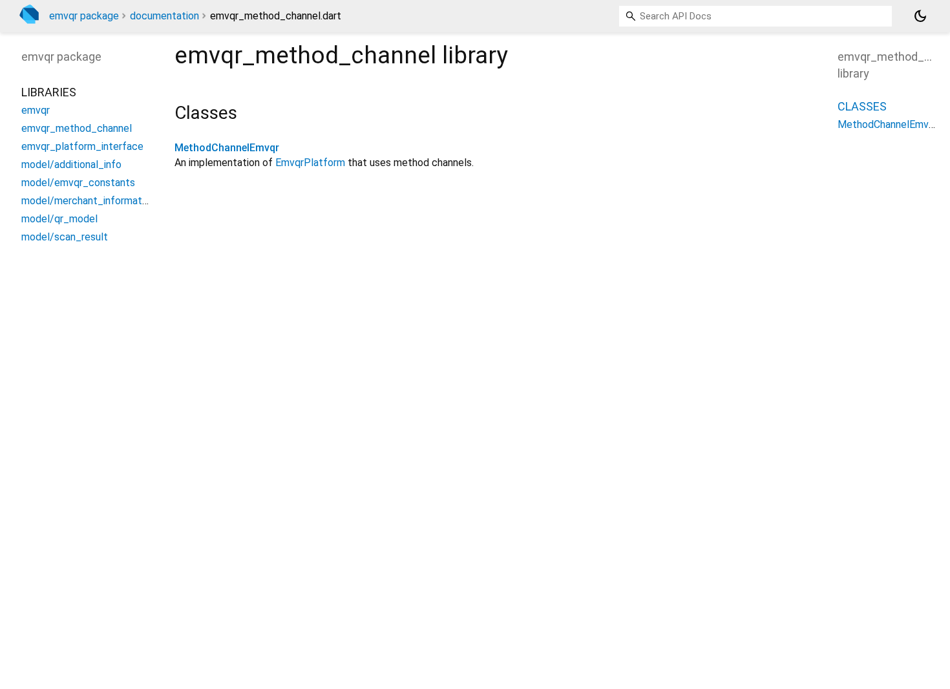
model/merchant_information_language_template (135, 201)
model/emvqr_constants (78, 182)
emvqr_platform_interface (82, 146)
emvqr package (84, 16)
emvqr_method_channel (76, 128)
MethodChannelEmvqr (226, 148)
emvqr (35, 110)
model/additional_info (71, 164)
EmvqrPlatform (310, 162)
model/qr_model (59, 219)
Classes (862, 106)
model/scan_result (64, 237)
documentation (164, 16)
